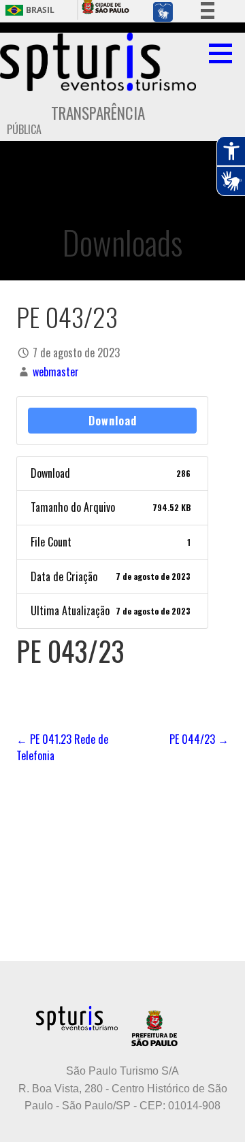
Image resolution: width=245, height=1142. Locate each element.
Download (112, 420)
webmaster (56, 371)
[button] (225, 53)
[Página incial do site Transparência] (98, 62)
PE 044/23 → (199, 739)
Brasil (40, 10)
